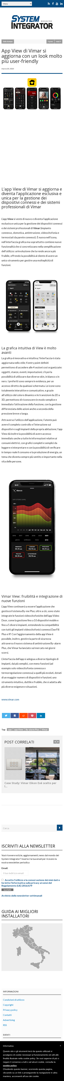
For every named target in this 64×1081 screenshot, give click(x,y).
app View (18, 729)
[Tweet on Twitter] (6, 715)
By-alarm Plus (32, 729)
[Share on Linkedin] (41, 715)
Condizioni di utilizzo (13, 999)
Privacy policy (10, 1009)
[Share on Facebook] (15, 715)
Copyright (8, 1004)
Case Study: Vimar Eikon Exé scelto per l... (30, 784)
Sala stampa (8, 41)
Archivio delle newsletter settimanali (21, 895)
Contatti (7, 1014)
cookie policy (10, 1065)
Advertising (9, 1020)
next (58, 41)
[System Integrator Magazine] (32, 21)
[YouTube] (57, 3)
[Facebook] (53, 3)
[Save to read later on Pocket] (32, 715)
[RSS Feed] (49, 3)
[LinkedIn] (61, 3)
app (10, 729)
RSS (5, 1025)
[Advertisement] (32, 148)
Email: (4, 868)
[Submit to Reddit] (23, 715)
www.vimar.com (10, 699)
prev (51, 41)
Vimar (45, 729)
